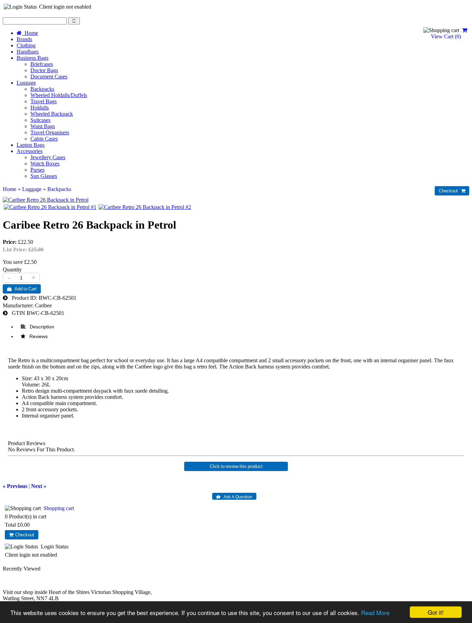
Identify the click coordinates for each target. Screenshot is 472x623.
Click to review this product (236, 466)
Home (30, 33)
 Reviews (34, 336)
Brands (24, 39)
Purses (37, 170)
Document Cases (48, 76)
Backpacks (42, 89)
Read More (375, 612)
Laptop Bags (31, 145)
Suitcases (40, 120)
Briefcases (41, 64)
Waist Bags (42, 126)
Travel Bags (43, 101)
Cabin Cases (44, 139)
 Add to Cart (22, 289)
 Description (37, 326)
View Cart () (445, 36)
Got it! (436, 612)
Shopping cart (59, 508)
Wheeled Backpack (51, 114)
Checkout (23, 535)
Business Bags (32, 58)
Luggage (26, 83)
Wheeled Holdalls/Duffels (58, 95)
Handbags (28, 52)
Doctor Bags (44, 70)
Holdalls (39, 108)
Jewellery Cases (47, 157)
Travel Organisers (49, 132)
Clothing (26, 45)
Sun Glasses (43, 176)
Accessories (30, 151)
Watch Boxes (44, 163)
